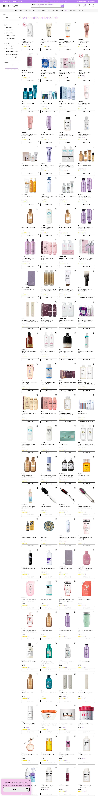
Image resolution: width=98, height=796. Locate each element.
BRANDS (20, 10)
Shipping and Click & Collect (9, 1)
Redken (52, 4)
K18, (49, 4)
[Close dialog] (29, 780)
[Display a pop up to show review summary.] (29, 46)
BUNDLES (49, 10)
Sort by (4, 14)
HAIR (26, 10)
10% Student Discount (81, 1)
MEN (39, 10)
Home (23, 14)
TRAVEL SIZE (55, 10)
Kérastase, (38, 4)
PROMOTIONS (72, 10)
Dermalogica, (44, 4)
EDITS (43, 10)
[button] (16, 789)
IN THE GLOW (80, 10)
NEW (16, 10)
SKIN (30, 10)
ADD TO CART (30, 49)
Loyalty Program (91, 1)
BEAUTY (34, 10)
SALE (66, 10)
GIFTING (61, 10)
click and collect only (48, 111)
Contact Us (19, 1)
